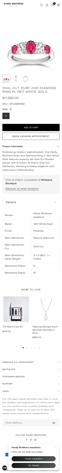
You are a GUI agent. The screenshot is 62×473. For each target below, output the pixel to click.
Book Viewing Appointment (31, 136)
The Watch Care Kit (13, 326)
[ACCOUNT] (47, 4)
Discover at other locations (22, 188)
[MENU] (58, 4)
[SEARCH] (41, 4)
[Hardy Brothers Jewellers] (13, 4)
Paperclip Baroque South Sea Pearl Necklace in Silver (45, 329)
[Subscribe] (54, 422)
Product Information (12, 146)
